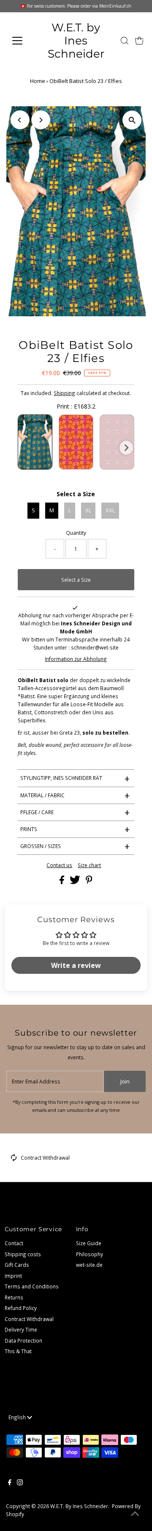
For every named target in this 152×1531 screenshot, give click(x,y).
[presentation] (126, 448)
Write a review (76, 965)
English (17, 1417)
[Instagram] (20, 1483)
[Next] (40, 120)
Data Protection (23, 1340)
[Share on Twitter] (75, 882)
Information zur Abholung (76, 658)
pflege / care (75, 812)
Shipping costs (23, 1254)
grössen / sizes (75, 846)
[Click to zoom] (131, 120)
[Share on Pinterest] (89, 882)
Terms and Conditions (32, 1286)
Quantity (76, 532)
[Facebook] (10, 1483)
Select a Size (76, 494)
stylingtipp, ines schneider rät (75, 778)
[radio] (35, 442)
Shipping (64, 393)
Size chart (89, 865)
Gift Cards (17, 1264)
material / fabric (75, 795)
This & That (18, 1351)
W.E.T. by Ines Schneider (76, 40)
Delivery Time (21, 1329)
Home (37, 81)
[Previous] (20, 120)
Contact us (59, 865)
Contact (14, 1243)
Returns (14, 1297)
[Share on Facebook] (62, 882)
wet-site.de (89, 1264)
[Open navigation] (22, 40)
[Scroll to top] (135, 1514)
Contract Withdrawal (45, 1157)
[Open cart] (139, 40)
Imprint (13, 1275)
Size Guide (88, 1243)
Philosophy (89, 1254)
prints (75, 829)
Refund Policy (21, 1307)
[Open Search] (124, 40)
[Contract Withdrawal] (14, 1159)
